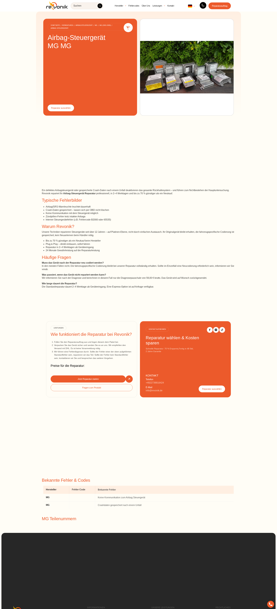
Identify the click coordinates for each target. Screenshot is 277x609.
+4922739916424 (155, 382)
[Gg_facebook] (210, 330)
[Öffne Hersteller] (125, 5)
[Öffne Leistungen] (164, 5)
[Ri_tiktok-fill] (222, 330)
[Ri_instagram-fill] (216, 330)
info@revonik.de (154, 390)
